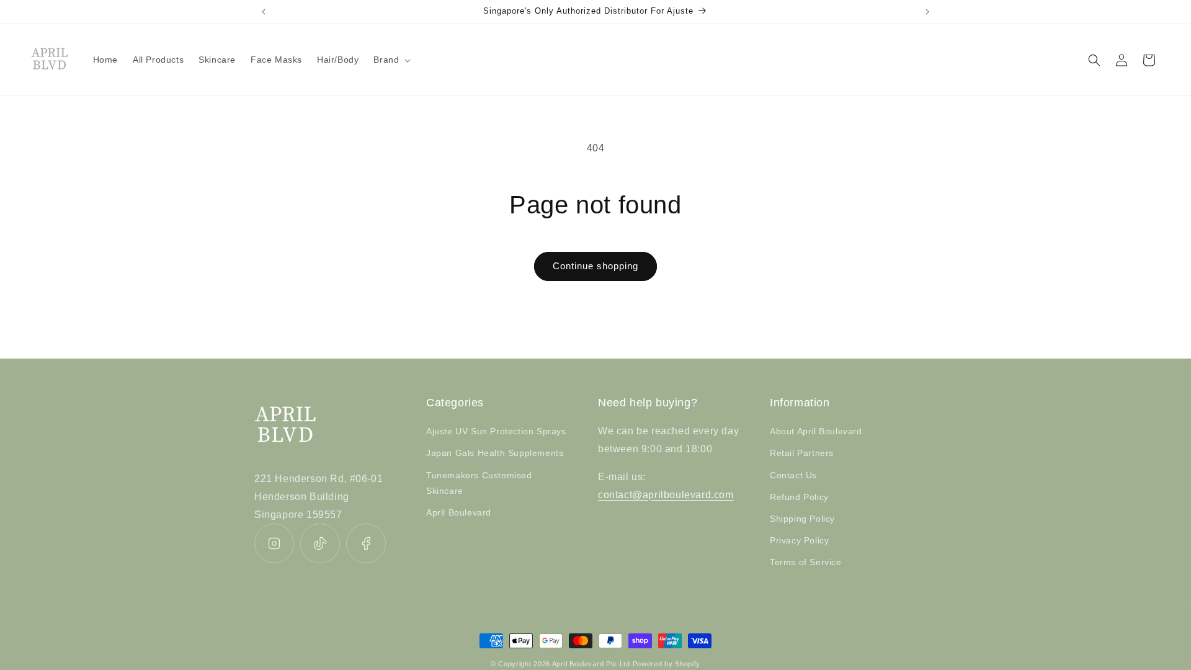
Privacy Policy (799, 540)
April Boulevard (458, 512)
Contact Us (793, 475)
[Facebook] (366, 543)
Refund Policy (799, 497)
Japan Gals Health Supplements (494, 453)
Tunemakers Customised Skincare (479, 483)
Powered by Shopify (667, 664)
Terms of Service (806, 562)
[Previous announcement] (263, 12)
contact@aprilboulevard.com (666, 494)
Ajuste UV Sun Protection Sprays (496, 431)
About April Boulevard (816, 431)
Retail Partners (802, 453)
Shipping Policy (802, 519)
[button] (391, 60)
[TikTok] (320, 543)
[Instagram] (274, 543)
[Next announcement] (927, 12)
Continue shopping (595, 266)
